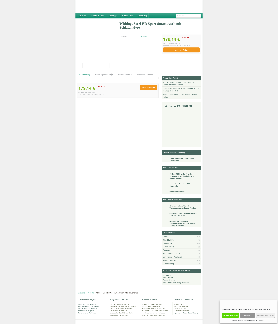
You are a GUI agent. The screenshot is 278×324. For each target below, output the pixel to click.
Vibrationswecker (169, 260)
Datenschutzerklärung (250, 320)
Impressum (261, 320)
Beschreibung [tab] (84, 74)
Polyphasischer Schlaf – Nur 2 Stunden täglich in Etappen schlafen (181, 89)
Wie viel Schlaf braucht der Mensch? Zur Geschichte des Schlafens (178, 83)
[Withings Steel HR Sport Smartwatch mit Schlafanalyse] (96, 41)
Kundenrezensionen (145, 74)
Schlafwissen (168, 277)
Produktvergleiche (97, 15)
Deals (165, 236)
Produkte (90, 293)
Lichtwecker (167, 243)
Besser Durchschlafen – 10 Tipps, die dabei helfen (180, 95)
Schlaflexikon (127, 15)
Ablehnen (247, 315)
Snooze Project (169, 280)
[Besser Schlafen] (96, 6)
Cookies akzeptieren (230, 315)
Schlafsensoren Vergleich (87, 313)
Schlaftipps (113, 15)
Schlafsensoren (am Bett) (172, 253)
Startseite (82, 15)
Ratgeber (166, 250)
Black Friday (169, 246)
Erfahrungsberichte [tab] (103, 74)
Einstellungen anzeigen (265, 315)
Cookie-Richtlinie (237, 320)
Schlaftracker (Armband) (172, 257)
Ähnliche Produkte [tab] (125, 74)
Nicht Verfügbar (181, 50)
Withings (144, 36)
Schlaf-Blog (142, 15)
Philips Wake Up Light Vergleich (89, 306)
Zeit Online (167, 275)
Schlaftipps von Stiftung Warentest (176, 282)
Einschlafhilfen (168, 240)
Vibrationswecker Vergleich (87, 308)
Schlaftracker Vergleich (86, 311)
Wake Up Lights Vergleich (87, 304)
